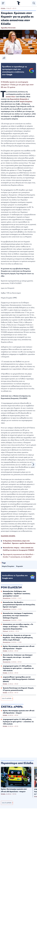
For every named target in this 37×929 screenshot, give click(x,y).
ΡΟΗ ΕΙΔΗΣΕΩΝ (11, 587)
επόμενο (33, 464)
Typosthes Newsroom (8, 28)
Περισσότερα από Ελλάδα (17, 763)
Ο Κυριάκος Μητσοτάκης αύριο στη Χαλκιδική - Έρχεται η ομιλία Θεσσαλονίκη (19, 542)
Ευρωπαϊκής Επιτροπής (19, 99)
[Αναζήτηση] (34, 3)
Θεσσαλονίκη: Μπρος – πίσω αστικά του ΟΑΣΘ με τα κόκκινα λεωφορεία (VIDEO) (18, 548)
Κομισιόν (19, 566)
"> (14, 70)
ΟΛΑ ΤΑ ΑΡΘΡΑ (6, 698)
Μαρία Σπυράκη (26, 101)
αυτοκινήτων (11, 96)
